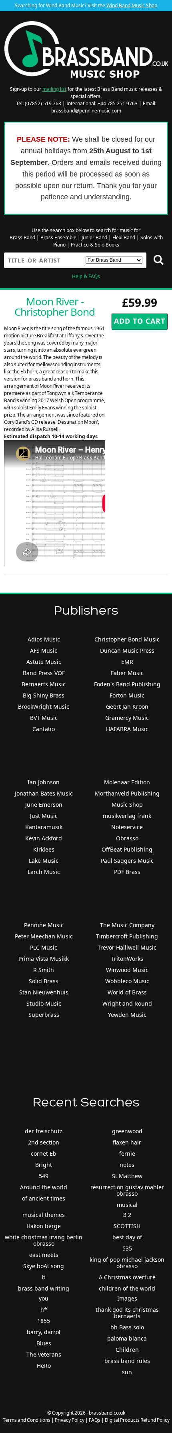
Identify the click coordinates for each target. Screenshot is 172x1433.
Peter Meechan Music (44, 936)
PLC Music (43, 947)
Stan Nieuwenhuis (43, 992)
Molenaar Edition (127, 782)
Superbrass (43, 1014)
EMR (127, 661)
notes (127, 1164)
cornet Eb (43, 1153)
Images (127, 1298)
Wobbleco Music (127, 981)
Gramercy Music (127, 718)
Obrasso (127, 838)
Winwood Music (127, 970)
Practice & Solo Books (95, 244)
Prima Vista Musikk (43, 958)
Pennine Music (44, 925)
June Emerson (43, 804)
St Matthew (127, 1176)
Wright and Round (127, 1003)
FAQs (94, 1420)
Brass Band (22, 237)
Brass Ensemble (58, 237)
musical (127, 1205)
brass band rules (127, 1361)
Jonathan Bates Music (44, 793)
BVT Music (44, 718)
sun (127, 1372)
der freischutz (43, 1131)
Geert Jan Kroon (127, 706)
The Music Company (127, 925)
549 (43, 1176)
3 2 (127, 1215)
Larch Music (44, 872)
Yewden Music (127, 1014)
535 (127, 1248)
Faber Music (127, 673)
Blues (43, 1343)
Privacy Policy (69, 1420)
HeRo (44, 1365)
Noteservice (127, 827)
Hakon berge (43, 1226)
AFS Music (43, 650)
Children (127, 1349)
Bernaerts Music (44, 684)
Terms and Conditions (26, 1420)
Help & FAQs (86, 276)
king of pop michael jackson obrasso (127, 1263)
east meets (43, 1255)
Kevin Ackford (43, 838)
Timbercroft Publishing (127, 936)
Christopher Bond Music (127, 639)
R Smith (43, 970)
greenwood (127, 1131)
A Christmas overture (127, 1277)
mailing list (54, 89)
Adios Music (44, 639)
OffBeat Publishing (127, 849)
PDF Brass (127, 872)
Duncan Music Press (127, 650)
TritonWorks (127, 958)
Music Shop (127, 804)
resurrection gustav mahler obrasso (127, 1190)
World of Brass (127, 992)
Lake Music (43, 860)
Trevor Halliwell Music (127, 947)
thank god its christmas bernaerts (127, 1313)
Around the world (43, 1187)
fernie (127, 1153)
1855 (43, 1321)
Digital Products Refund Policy (137, 1420)
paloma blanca (127, 1338)
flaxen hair (127, 1142)
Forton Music (127, 695)
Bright (43, 1164)
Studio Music (43, 1003)
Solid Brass (43, 981)
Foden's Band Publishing (127, 684)
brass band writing (43, 1288)
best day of (127, 1237)
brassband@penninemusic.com (86, 110)
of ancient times (43, 1198)
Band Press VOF (44, 673)
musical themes (43, 1215)
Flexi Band (123, 237)
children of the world (127, 1288)
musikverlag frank (127, 816)
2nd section (43, 1142)
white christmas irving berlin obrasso (43, 1240)
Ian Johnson (44, 782)
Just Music (44, 816)
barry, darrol (43, 1332)
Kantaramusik (43, 827)
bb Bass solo (127, 1327)
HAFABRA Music (127, 729)
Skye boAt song (43, 1266)
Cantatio (43, 729)
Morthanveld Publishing (127, 793)
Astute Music (43, 661)
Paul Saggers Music (127, 860)
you (43, 1298)
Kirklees (43, 849)
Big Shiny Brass (43, 695)
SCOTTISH (127, 1226)
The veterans (43, 1354)
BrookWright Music (43, 706)
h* (43, 1309)
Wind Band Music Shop (131, 5)
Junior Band (94, 237)
